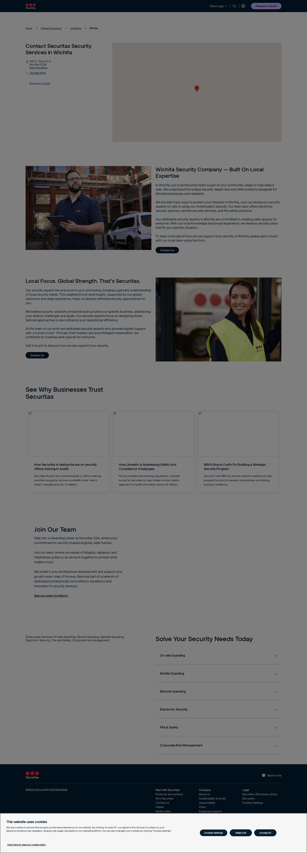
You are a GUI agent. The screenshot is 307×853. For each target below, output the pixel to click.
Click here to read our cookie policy (26, 844)
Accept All (265, 832)
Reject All (241, 832)
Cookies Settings (213, 832)
